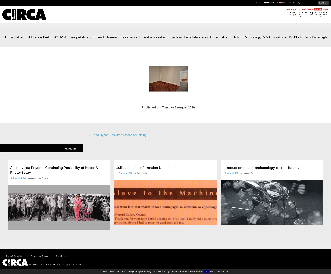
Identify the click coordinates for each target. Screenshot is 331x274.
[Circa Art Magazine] (24, 11)
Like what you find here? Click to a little (306, 9)
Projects (313, 13)
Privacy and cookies (219, 271)
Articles (303, 13)
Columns (323, 13)
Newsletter (61, 256)
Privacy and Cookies (40, 256)
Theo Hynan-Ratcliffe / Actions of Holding (119, 135)
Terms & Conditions (15, 256)
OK (206, 271)
